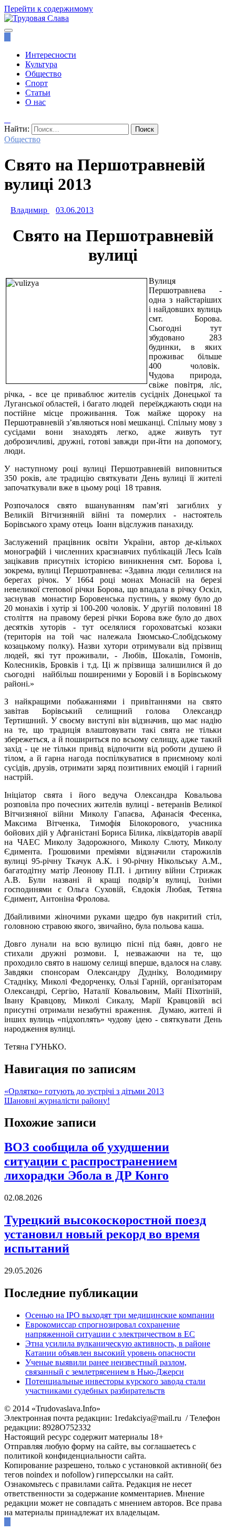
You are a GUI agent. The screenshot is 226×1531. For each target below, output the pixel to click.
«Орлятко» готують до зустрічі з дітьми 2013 (84, 1091)
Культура (41, 64)
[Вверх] (7, 1521)
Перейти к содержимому (48, 8)
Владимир (29, 210)
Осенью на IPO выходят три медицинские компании (119, 1315)
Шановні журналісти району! (57, 1100)
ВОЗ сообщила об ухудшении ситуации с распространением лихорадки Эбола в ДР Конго (90, 1161)
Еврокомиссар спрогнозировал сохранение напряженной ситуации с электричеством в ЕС (110, 1329)
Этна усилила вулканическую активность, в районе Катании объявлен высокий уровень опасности (117, 1348)
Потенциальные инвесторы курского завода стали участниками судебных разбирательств (115, 1386)
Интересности (50, 54)
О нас (35, 102)
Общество (43, 73)
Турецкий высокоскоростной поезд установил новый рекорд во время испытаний (105, 1234)
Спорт (36, 83)
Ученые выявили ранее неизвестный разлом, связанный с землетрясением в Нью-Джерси (106, 1367)
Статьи (37, 92)
